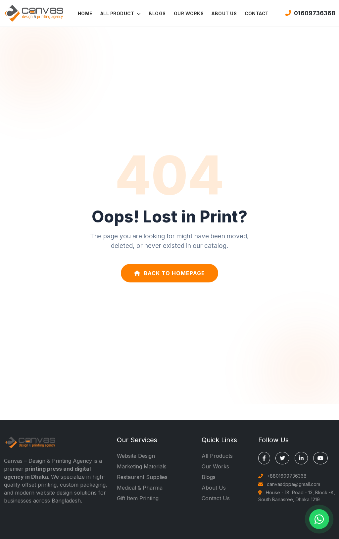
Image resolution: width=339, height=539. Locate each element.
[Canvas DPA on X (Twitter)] (282, 458)
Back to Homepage (174, 273)
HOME (85, 13)
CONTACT (257, 13)
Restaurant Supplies (142, 477)
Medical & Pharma (140, 487)
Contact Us (216, 498)
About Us (214, 487)
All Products (217, 455)
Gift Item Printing (138, 498)
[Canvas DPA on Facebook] (264, 458)
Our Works (215, 466)
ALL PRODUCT (117, 13)
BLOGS (157, 13)
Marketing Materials (142, 466)
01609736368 (314, 13)
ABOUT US (224, 13)
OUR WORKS (189, 13)
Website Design (136, 455)
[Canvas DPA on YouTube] (320, 458)
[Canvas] (34, 12)
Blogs (209, 477)
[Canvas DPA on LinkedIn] (301, 458)
